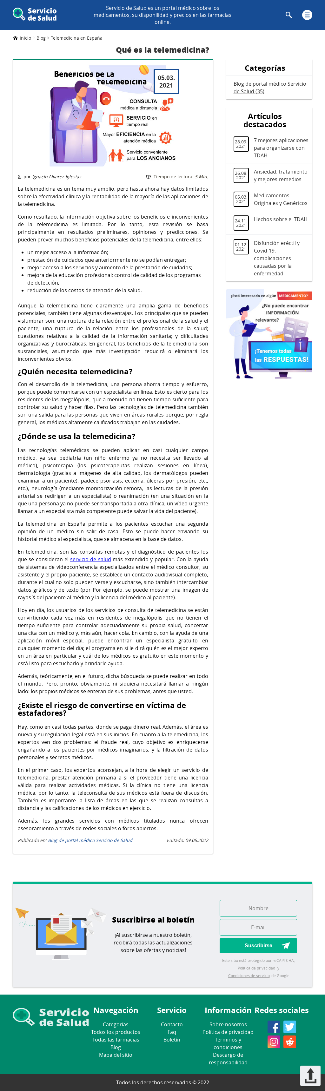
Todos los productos (115, 1032)
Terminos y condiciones (228, 1043)
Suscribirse (258, 945)
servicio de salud (90, 559)
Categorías (116, 1024)
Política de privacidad (256, 967)
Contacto (172, 1024)
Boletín (171, 1039)
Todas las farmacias (115, 1039)
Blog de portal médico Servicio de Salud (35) (270, 87)
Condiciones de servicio (249, 975)
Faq (172, 1032)
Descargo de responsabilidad (228, 1058)
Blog (115, 1047)
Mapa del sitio (115, 1054)
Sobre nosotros (228, 1024)
